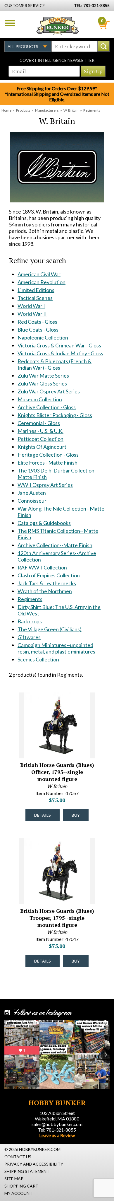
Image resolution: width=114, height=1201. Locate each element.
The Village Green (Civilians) (50, 629)
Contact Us (17, 1156)
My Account (18, 1193)
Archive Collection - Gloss (47, 407)
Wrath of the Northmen (45, 591)
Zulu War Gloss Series (42, 383)
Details (42, 815)
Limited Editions (36, 290)
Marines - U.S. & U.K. (40, 431)
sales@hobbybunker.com (57, 1124)
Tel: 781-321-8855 (57, 1129)
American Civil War (39, 274)
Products (23, 110)
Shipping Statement (26, 1171)
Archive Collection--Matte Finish (55, 545)
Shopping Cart (21, 1185)
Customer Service (24, 5)
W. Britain (71, 110)
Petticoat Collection (40, 439)
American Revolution (41, 282)
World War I (31, 306)
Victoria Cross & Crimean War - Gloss (59, 345)
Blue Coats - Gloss (38, 329)
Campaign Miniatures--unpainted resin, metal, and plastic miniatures (56, 648)
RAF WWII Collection (42, 567)
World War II (32, 314)
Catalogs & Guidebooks (44, 523)
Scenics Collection (38, 659)
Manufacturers (47, 110)
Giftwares (29, 637)
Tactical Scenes (35, 298)
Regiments (30, 599)
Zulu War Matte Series (43, 375)
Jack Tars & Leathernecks (47, 583)
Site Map (13, 1178)
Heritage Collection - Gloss (48, 454)
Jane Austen (32, 492)
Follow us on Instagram (42, 1012)
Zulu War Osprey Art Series (49, 391)
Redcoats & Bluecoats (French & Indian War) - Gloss (54, 364)
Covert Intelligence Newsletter (57, 60)
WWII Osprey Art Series (45, 485)
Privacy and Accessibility (33, 1163)
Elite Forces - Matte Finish (47, 462)
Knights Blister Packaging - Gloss (55, 415)
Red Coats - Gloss (37, 321)
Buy (76, 815)
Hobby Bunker (57, 25)
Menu (9, 23)
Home (6, 110)
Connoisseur (32, 500)
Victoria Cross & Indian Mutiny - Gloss (60, 353)
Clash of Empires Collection (49, 575)
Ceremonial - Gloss (39, 423)
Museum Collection (40, 399)
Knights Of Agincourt (42, 446)
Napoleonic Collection (43, 337)
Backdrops (30, 621)
